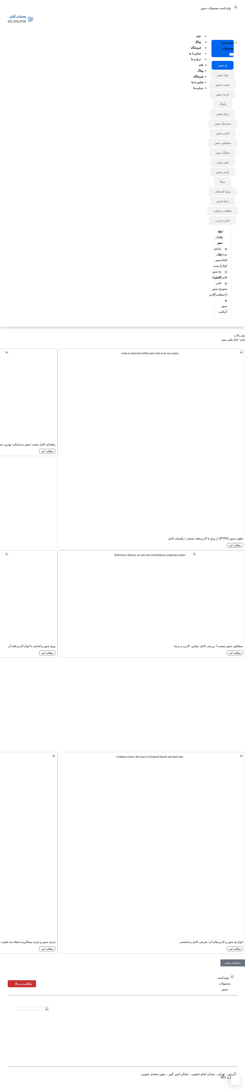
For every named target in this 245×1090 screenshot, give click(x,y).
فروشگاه (196, 47)
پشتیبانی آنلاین (17, 16)
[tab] (223, 65)
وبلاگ (198, 41)
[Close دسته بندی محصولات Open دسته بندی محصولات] (231, 54)
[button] (232, 962)
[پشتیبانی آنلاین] (30, 19)
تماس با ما (195, 53)
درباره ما (196, 59)
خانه (198, 36)
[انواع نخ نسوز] (226, 237)
